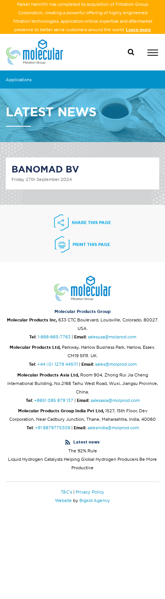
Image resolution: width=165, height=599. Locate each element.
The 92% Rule (82, 450)
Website (63, 500)
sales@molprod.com (116, 364)
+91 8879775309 (52, 427)
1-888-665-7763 (54, 337)
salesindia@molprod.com (113, 427)
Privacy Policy (90, 492)
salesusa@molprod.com (112, 337)
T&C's (66, 492)
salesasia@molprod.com (115, 400)
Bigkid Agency (94, 500)
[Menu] (152, 53)
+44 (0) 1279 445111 (57, 364)
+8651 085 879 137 (53, 400)
